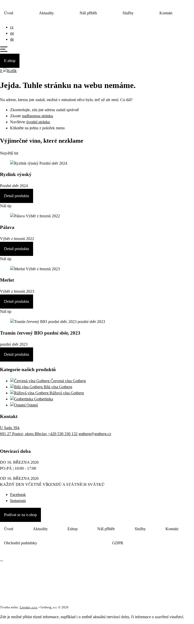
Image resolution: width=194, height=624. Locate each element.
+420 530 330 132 (63, 434)
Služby (128, 13)
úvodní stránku (38, 122)
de (12, 39)
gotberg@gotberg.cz (95, 434)
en (12, 33)
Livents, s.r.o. (29, 607)
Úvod (8, 13)
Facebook (18, 494)
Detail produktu (16, 196)
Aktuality (46, 13)
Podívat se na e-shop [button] (20, 515)
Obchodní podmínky (20, 543)
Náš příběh (88, 13)
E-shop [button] (9, 60)
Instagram (18, 500)
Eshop (72, 529)
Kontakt (165, 13)
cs (11, 27)
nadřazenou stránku (37, 116)
